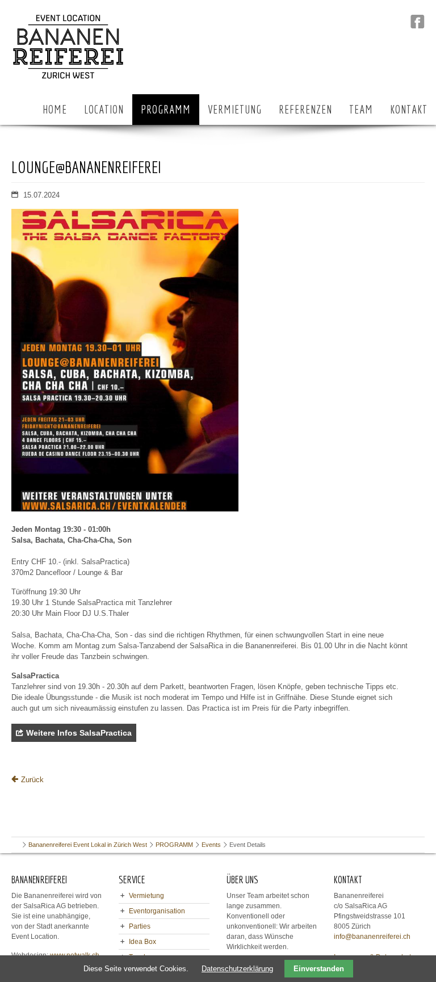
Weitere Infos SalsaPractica (79, 732)
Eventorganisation (157, 911)
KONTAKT (408, 109)
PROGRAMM (166, 109)
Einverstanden (319, 968)
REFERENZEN (305, 109)
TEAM (361, 109)
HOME (55, 109)
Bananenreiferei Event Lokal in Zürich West (87, 844)
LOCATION (104, 109)
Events (211, 844)
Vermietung (146, 896)
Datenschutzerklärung (237, 968)
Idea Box (142, 942)
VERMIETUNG (235, 109)
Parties (139, 926)
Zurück (32, 779)
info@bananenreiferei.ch (372, 937)
